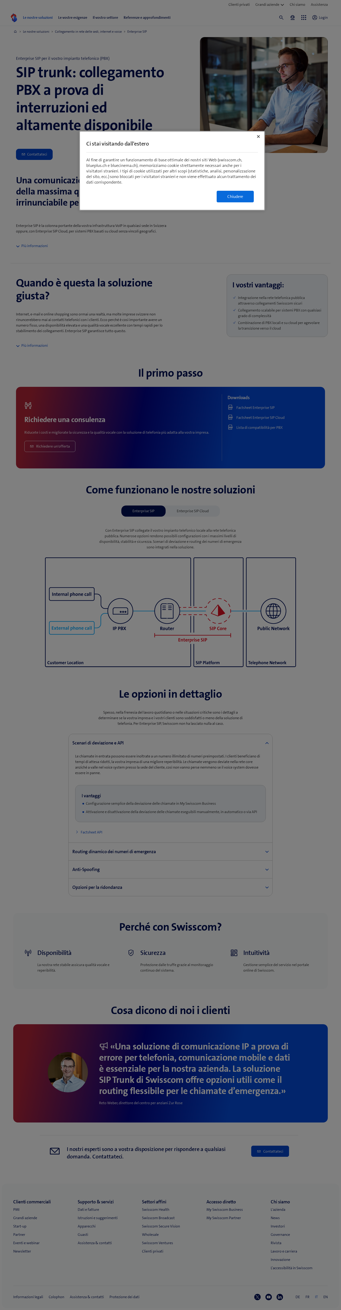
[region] (172, 170)
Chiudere (235, 196)
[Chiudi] (258, 136)
